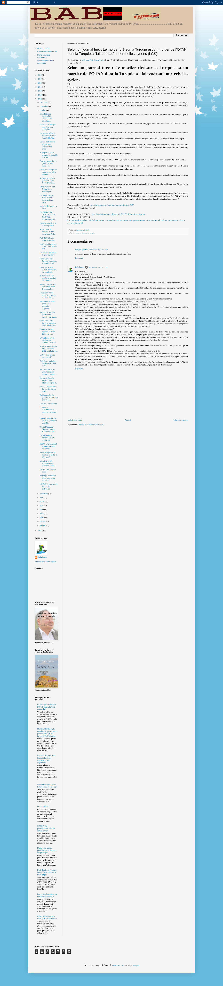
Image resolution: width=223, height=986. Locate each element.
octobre (43, 110)
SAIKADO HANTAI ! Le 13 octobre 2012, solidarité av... (49, 348)
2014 (40, 90)
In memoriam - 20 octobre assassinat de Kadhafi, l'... (48, 278)
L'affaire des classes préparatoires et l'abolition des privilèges (47, 850)
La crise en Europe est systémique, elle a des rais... (48, 171)
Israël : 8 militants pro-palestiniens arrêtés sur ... (48, 246)
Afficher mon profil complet (45, 561)
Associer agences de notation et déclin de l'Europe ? (48, 454)
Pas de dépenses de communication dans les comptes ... (48, 371)
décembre (44, 102)
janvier (43, 525)
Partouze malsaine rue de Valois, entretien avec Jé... (48, 420)
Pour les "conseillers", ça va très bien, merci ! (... (48, 163)
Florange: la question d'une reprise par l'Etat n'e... (48, 477)
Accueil (128, 419)
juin (41, 505)
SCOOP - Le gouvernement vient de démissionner (46, 828)
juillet (42, 501)
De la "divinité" (43, 806)
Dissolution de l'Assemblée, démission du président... (46, 117)
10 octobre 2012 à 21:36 (98, 267)
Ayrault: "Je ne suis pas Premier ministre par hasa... (48, 314)
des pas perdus (81, 249)
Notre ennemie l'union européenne (45, 61)
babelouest (79, 267)
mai (41, 509)
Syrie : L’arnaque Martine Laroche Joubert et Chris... (48, 429)
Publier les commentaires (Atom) (91, 424)
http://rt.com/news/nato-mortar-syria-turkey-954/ (112, 204)
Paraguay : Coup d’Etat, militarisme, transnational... (48, 269)
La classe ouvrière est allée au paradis (48, 224)
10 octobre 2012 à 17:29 (98, 249)
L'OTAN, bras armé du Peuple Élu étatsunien (48, 486)
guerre (78, 233)
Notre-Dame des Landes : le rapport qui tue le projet (47, 785)
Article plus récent (75, 419)
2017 (40, 78)
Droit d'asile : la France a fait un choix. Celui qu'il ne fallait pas (46, 872)
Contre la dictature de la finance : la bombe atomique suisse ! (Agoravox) (46, 759)
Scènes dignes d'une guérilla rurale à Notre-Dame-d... (47, 180)
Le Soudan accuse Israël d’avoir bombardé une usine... (47, 198)
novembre (44, 106)
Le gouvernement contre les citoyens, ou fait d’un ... (48, 295)
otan (82, 233)
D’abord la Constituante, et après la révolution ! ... (48, 411)
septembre (44, 493)
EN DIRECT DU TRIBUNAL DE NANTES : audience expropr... (48, 215)
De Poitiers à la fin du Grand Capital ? (48, 253)
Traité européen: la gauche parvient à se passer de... (49, 397)
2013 (40, 94)
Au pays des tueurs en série (48, 207)
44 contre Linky (43, 48)
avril (42, 513)
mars (42, 517)
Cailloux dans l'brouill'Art (47, 51)
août (42, 497)
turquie (92, 233)
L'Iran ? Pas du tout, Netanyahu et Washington (47, 189)
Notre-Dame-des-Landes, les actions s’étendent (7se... (48, 261)
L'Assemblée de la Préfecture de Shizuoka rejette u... (48, 380)
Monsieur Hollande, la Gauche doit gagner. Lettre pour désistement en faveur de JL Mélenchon (47, 732)
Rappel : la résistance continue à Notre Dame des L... (48, 286)
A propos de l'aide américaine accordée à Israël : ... (48, 154)
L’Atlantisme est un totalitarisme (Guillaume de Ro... (48, 340)
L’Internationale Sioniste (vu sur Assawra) (47, 437)
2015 (40, 86)
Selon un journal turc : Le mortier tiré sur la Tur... (48, 388)
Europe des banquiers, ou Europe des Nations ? (47, 895)
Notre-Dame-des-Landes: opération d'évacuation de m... (48, 323)
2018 (40, 75)
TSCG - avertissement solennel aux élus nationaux (48, 446)
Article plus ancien (180, 419)
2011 (40, 530)
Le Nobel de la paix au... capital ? (47, 355)
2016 (40, 83)
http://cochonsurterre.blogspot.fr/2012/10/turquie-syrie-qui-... (119, 214)
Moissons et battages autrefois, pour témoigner (48, 127)
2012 (40, 98)
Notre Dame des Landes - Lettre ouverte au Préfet (47, 231)
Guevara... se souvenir (48, 403)
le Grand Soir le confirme (93, 59)
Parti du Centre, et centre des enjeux (47, 238)
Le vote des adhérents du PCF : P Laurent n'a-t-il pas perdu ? (46, 707)
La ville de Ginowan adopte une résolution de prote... (47, 145)
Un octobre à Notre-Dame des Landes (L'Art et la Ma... (48, 135)
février (43, 521)
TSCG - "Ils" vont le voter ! (48, 470)
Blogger (136, 965)
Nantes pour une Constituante (43, 55)
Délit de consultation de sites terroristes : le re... (48, 363)
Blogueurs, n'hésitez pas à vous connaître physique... (47, 304)
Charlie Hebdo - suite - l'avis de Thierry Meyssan (47, 917)
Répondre (79, 258)
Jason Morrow (117, 965)
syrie (87, 233)
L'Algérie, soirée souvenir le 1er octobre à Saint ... (48, 463)
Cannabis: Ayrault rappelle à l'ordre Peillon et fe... (47, 331)
